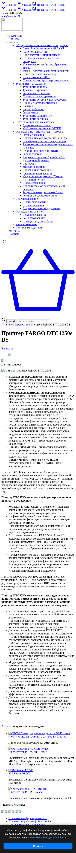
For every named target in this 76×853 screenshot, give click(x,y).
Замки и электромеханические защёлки (46, 70)
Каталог (13, 42)
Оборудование (21, 324)
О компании (15, 35)
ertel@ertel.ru (9, 16)
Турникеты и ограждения (31, 83)
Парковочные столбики (37, 169)
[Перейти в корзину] (38, 315)
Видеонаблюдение (27, 198)
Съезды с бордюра (34, 182)
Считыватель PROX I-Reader (25, 791)
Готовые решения (33, 134)
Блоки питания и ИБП (36, 77)
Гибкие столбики (33, 153)
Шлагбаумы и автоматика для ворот (44, 141)
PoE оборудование (34, 217)
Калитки (28, 105)
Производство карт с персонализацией (46, 80)
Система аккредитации (29, 227)
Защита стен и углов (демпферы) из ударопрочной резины (44, 159)
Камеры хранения (26, 224)
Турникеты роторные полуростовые (44, 99)
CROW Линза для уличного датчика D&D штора (38, 736)
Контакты (14, 230)
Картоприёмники (33, 109)
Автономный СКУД (35, 51)
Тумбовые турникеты (36, 90)
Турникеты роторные (35, 118)
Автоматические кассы (37, 125)
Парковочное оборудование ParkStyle (45, 137)
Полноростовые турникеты (39, 96)
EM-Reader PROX (19, 773)
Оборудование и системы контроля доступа (42, 45)
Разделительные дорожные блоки (43, 192)
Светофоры (29, 163)
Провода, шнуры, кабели (38, 221)
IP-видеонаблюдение (35, 201)
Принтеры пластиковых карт (40, 74)
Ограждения (30, 112)
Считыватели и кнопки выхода (41, 54)
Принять (38, 846)
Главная (6, 324)
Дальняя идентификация (37, 173)
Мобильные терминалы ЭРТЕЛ (42, 128)
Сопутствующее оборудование (41, 208)
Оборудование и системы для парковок (39, 131)
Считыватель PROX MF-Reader (27, 751)
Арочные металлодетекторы (40, 102)
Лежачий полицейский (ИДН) (41, 150)
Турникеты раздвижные (37, 115)
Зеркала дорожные (34, 166)
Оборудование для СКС (30, 211)
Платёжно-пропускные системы (35, 121)
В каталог (7, 348)
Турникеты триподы (35, 86)
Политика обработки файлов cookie (29, 821)
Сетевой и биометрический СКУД (43, 48)
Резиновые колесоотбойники (40, 195)
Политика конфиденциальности (27, 818)
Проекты (13, 38)
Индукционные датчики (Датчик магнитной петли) (43, 178)
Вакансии (14, 233)
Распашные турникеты (36, 93)
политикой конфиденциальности (47, 837)
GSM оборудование (34, 214)
